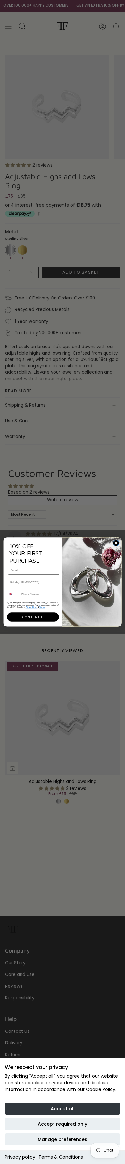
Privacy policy (20, 1157)
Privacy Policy (32, 607)
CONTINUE (32, 617)
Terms (42, 607)
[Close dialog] (116, 543)
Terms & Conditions (60, 1157)
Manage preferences (62, 1139)
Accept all (63, 1108)
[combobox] (13, 594)
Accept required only (62, 1124)
